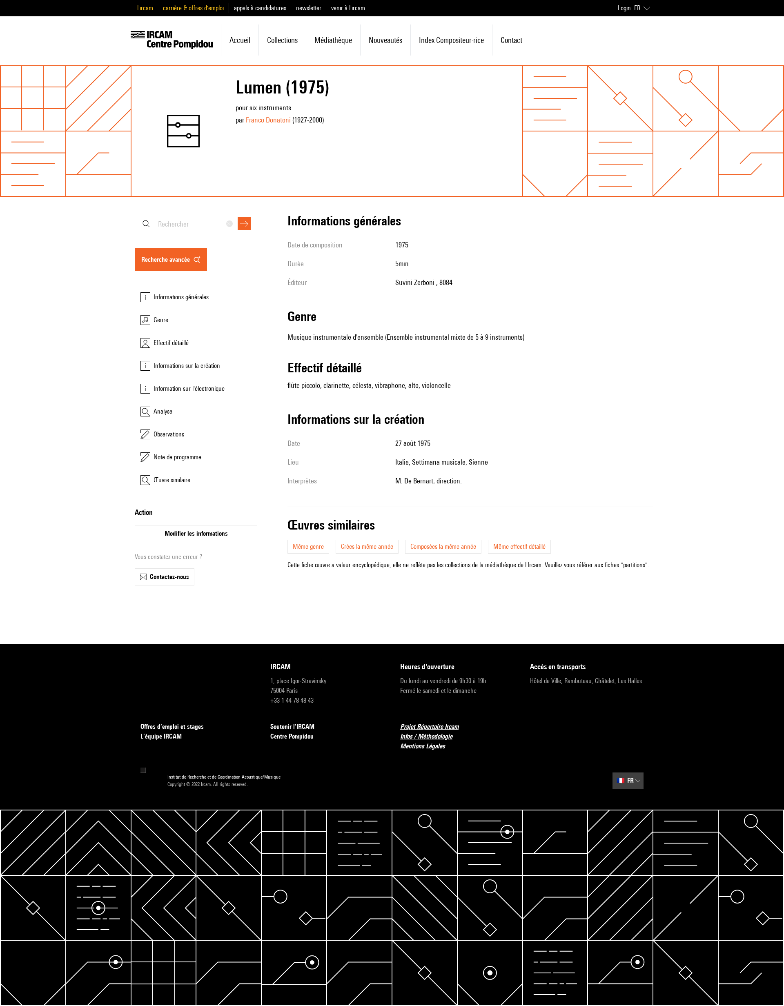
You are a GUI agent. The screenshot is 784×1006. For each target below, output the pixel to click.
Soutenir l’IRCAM (292, 726)
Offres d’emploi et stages (172, 726)
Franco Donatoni (268, 120)
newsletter (308, 8)
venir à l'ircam (348, 8)
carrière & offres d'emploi (193, 8)
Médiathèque (333, 40)
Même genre (308, 546)
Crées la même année (367, 546)
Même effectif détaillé (519, 546)
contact (511, 40)
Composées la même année (443, 546)
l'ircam (145, 8)
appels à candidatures (260, 8)
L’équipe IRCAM (161, 736)
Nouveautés (385, 40)
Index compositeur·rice (451, 40)
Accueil (239, 40)
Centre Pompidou (292, 736)
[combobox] (196, 224)
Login (624, 8)
